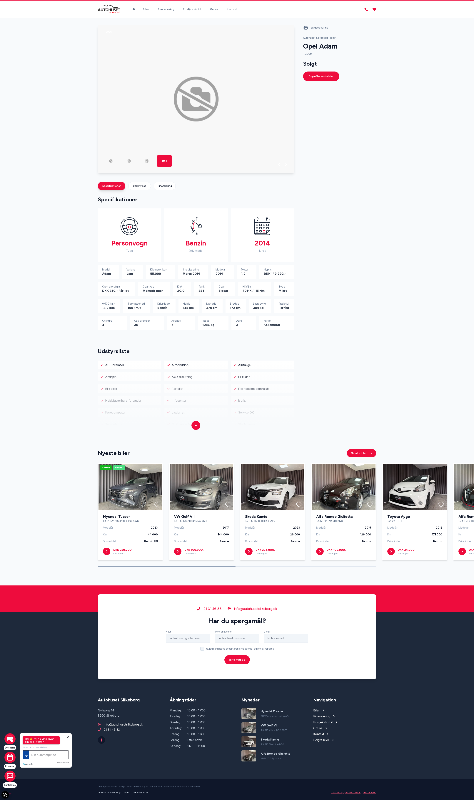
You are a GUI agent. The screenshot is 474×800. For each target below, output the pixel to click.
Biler (146, 9)
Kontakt (232, 9)
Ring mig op (237, 659)
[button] (279, 164)
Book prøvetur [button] (41, 760)
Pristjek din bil (192, 9)
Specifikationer (111, 185)
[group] (196, 99)
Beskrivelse (139, 185)
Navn (168, 631)
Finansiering (166, 9)
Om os (214, 9)
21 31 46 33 (212, 609)
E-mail (267, 631)
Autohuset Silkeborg (315, 37)
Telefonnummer (223, 631)
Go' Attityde (369, 792)
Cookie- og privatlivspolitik (345, 792)
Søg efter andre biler (321, 76)
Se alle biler (359, 453)
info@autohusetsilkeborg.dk (255, 609)
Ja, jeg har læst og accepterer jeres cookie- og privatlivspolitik (240, 648)
